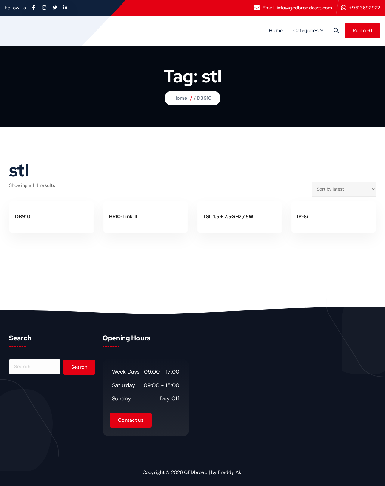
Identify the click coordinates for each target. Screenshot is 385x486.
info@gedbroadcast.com (304, 8)
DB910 (204, 98)
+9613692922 (364, 8)
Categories (305, 30)
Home (276, 30)
